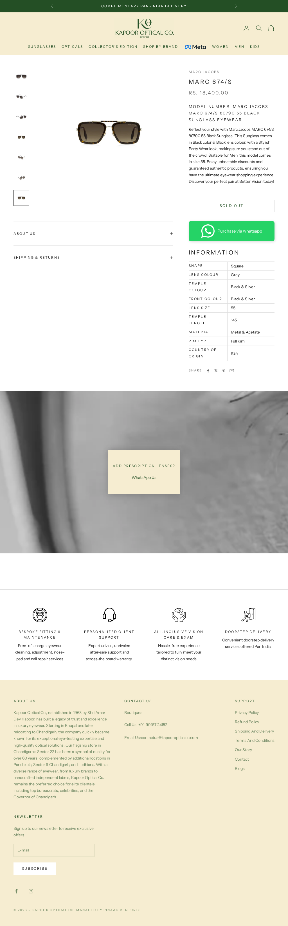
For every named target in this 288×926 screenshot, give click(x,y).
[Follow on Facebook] (16, 891)
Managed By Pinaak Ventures (108, 910)
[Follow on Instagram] (31, 891)
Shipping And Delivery (254, 731)
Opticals (72, 46)
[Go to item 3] (21, 117)
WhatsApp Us (144, 477)
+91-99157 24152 (152, 724)
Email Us (132, 737)
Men (239, 46)
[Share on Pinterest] (224, 370)
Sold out (232, 205)
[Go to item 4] (21, 137)
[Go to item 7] (21, 198)
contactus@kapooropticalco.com (169, 737)
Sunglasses (42, 46)
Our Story (243, 749)
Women (220, 46)
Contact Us (138, 701)
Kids (255, 46)
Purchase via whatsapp (239, 231)
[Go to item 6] (21, 178)
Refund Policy (247, 721)
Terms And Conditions (254, 740)
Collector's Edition (113, 46)
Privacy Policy (247, 712)
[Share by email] (232, 370)
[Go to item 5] (21, 157)
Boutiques (133, 712)
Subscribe (35, 868)
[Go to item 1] (21, 76)
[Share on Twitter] (216, 370)
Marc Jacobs (204, 72)
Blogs (240, 768)
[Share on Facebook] (208, 370)
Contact (242, 759)
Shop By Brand (160, 46)
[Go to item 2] (21, 97)
